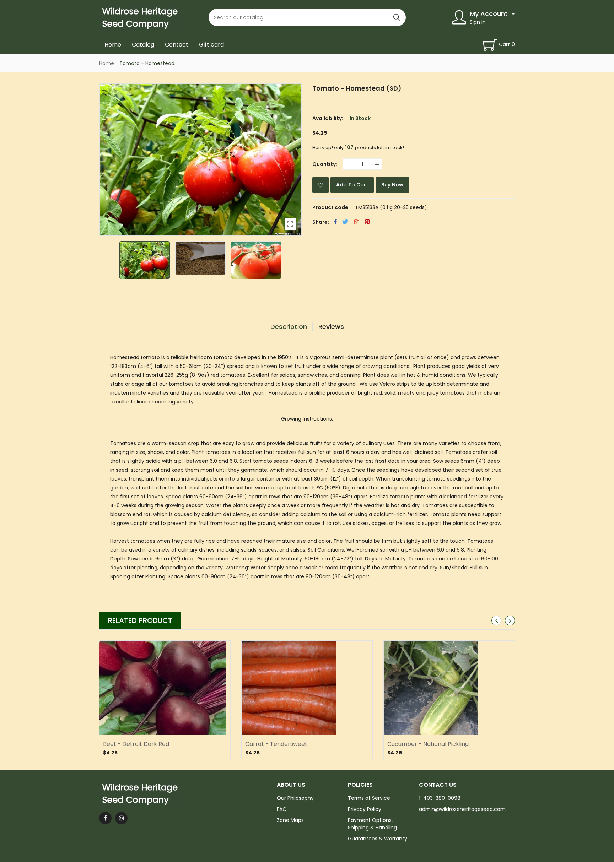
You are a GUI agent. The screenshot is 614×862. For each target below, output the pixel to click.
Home (112, 44)
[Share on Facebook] (335, 221)
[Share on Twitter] (345, 221)
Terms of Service (369, 798)
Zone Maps (290, 820)
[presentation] (496, 620)
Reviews (331, 326)
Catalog (143, 44)
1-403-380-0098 (439, 798)
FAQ (282, 809)
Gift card (211, 44)
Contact (176, 44)
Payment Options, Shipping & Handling (372, 824)
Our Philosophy (295, 798)
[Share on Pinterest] (367, 221)
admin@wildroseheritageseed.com (462, 809)
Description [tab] (288, 326)
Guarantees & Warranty (377, 838)
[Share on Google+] (356, 221)
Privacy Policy (364, 809)
